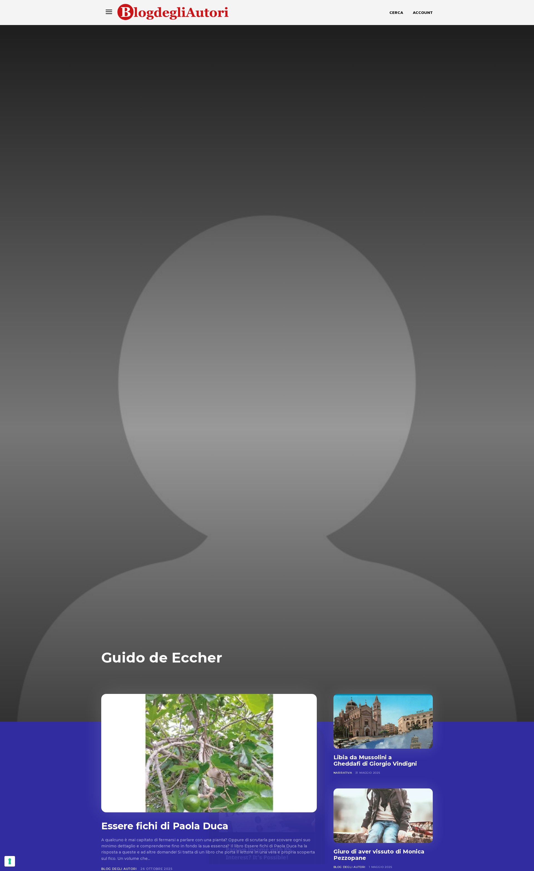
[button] (396, 12)
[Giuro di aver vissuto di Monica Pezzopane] (383, 815)
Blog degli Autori (119, 869)
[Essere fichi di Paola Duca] (209, 753)
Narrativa (342, 773)
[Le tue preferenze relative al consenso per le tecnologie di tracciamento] (9, 861)
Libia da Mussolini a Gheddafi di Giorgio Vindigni (375, 760)
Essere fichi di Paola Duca (164, 826)
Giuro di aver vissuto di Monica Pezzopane (378, 854)
